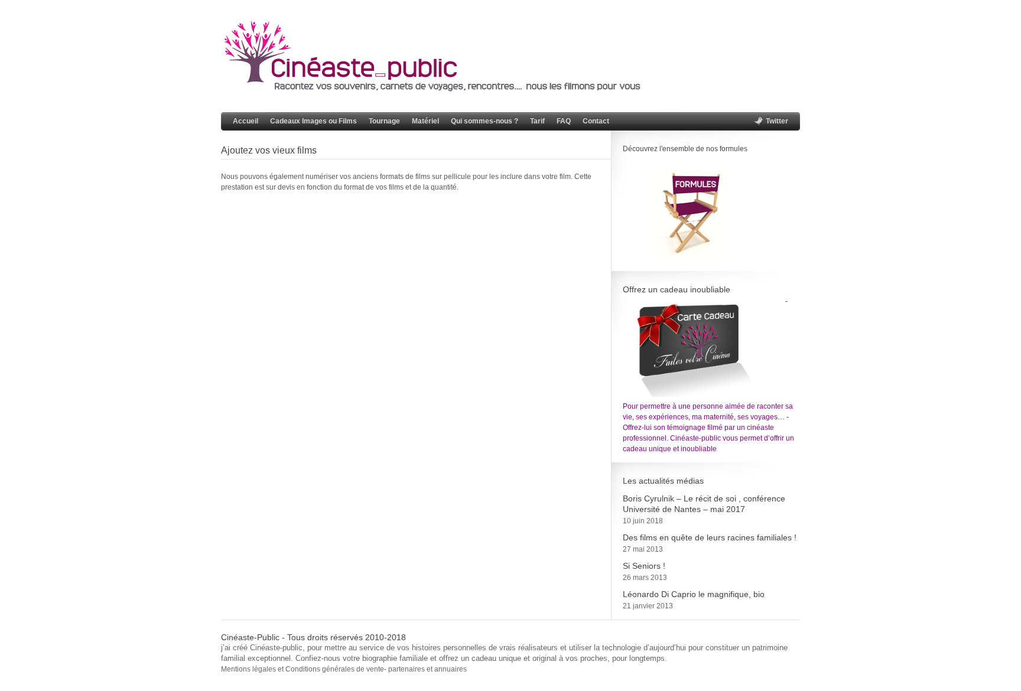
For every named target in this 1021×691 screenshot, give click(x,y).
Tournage (384, 121)
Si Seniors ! (644, 566)
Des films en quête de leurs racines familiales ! (709, 537)
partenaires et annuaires (426, 669)
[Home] (438, 89)
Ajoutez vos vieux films (269, 150)
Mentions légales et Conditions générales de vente (302, 669)
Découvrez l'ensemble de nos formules (685, 149)
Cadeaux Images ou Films (313, 121)
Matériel (425, 121)
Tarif (537, 121)
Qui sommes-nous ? (484, 121)
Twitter (777, 121)
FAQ (564, 121)
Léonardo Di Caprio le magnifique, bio (694, 594)
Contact (596, 121)
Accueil (245, 121)
